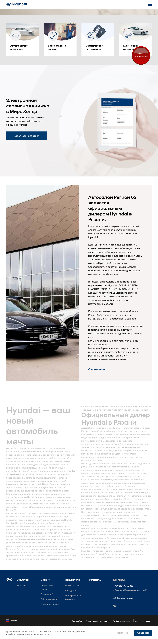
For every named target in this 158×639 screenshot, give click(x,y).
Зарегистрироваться (26, 135)
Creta (18, 500)
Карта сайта (77, 621)
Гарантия (46, 594)
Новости (21, 585)
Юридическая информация (97, 621)
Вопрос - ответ (125, 598)
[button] (9, 579)
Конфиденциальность (122, 621)
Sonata (36, 523)
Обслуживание (49, 599)
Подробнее (121, 632)
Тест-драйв (71, 590)
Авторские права (142, 621)
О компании (96, 369)
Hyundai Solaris (30, 500)
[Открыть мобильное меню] (150, 4)
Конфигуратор (72, 585)
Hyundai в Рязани (29, 507)
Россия (14, 620)
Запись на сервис (50, 604)
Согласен (143, 632)
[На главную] (16, 4)
